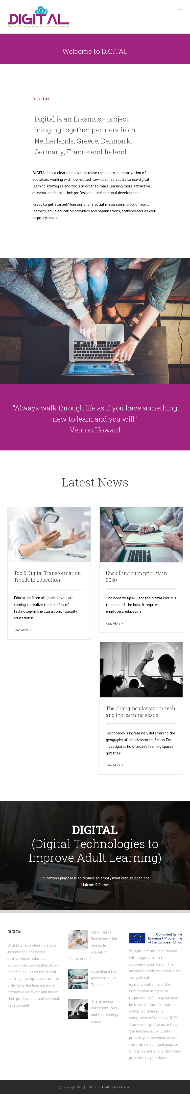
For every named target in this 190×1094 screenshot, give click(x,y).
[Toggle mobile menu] (180, 9)
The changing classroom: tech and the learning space (140, 711)
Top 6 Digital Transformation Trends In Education (47, 576)
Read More (21, 630)
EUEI (100, 1087)
